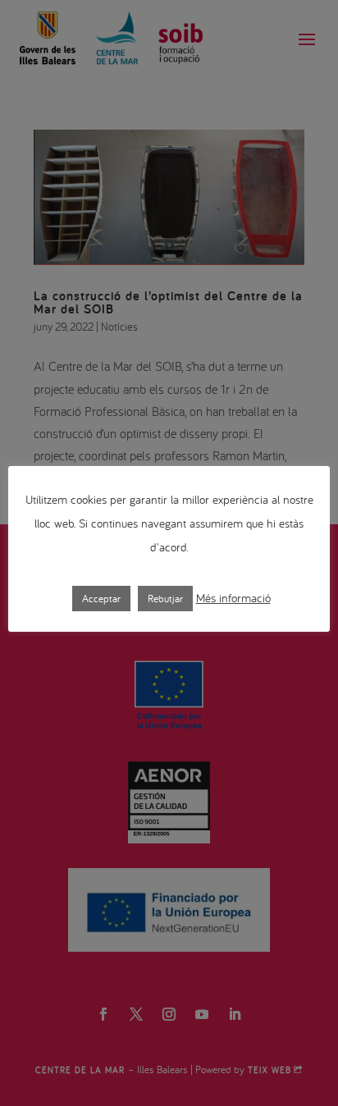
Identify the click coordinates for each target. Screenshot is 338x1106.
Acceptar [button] (101, 599)
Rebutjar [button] (165, 599)
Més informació (233, 598)
